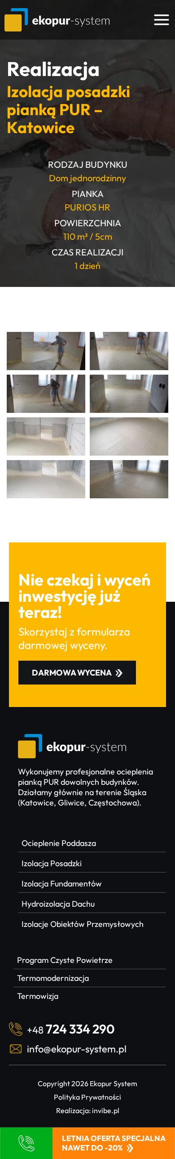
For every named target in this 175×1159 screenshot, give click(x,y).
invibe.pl (105, 1110)
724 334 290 (70, 1029)
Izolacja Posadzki (52, 863)
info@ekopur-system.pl (77, 1049)
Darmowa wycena (72, 672)
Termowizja (37, 996)
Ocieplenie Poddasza (59, 843)
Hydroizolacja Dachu (58, 904)
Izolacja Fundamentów (62, 883)
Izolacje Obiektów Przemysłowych (83, 924)
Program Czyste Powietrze (65, 960)
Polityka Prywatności (87, 1096)
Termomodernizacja (53, 978)
